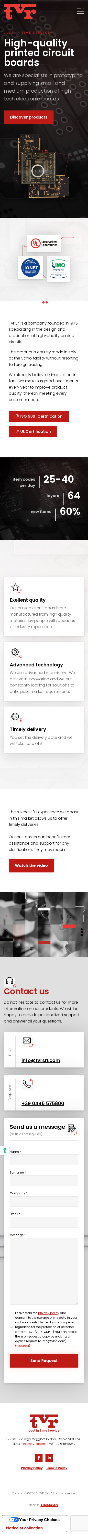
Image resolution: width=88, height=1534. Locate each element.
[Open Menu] (80, 12)
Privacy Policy (32, 1468)
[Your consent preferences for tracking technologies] (4, 1150)
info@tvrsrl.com (34, 1444)
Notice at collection (24, 1527)
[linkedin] (49, 1458)
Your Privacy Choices (39, 1519)
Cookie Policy (56, 1468)
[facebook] (39, 1458)
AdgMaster (49, 1505)
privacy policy (48, 1313)
